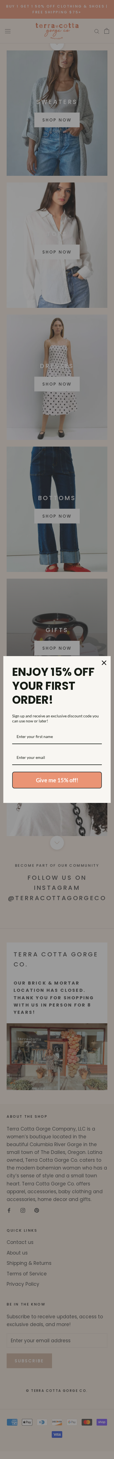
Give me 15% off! (57, 780)
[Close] (104, 662)
